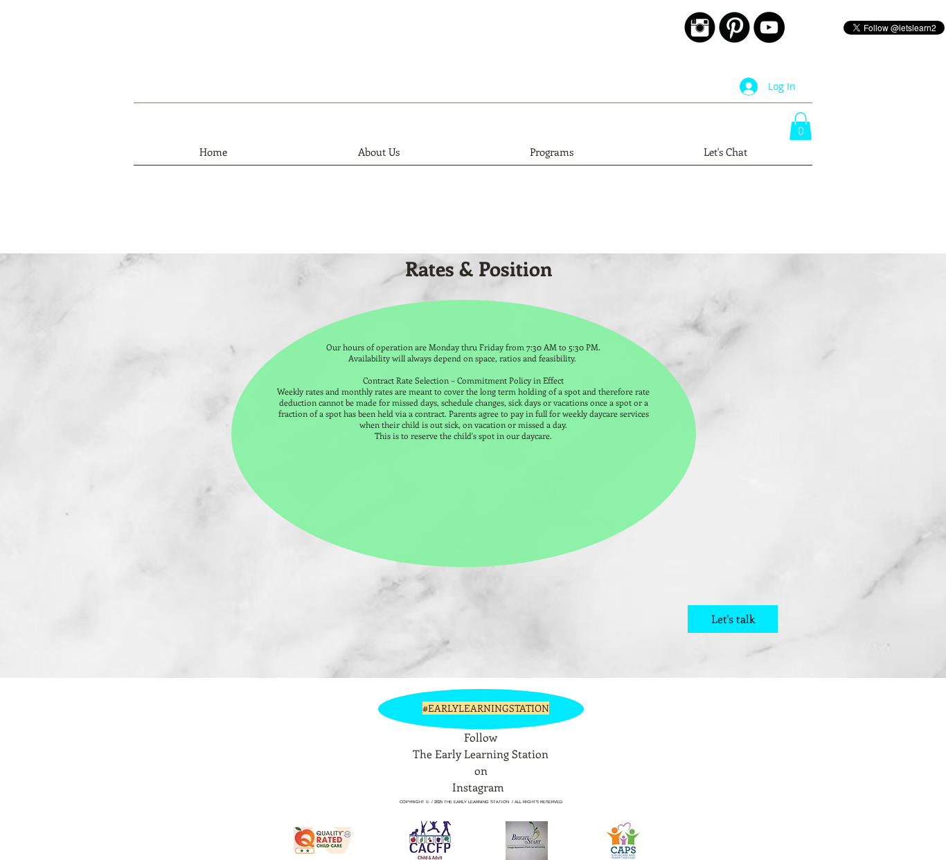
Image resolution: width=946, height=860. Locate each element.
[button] (800, 126)
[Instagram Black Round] (699, 27)
